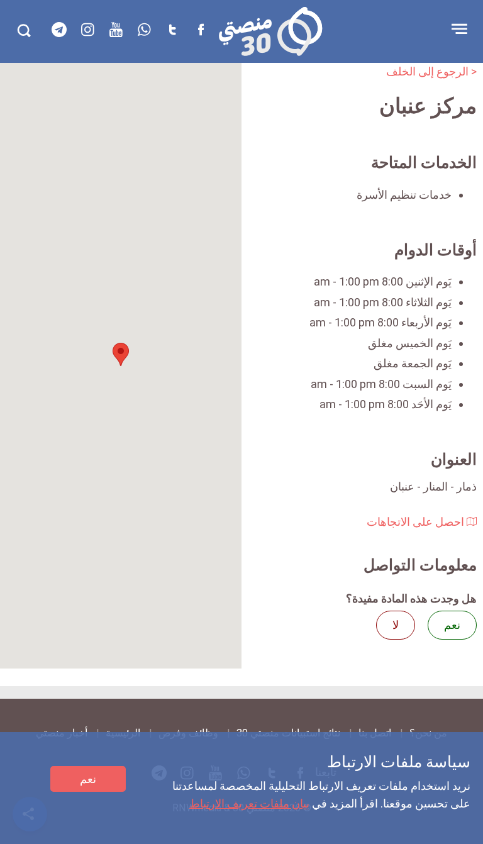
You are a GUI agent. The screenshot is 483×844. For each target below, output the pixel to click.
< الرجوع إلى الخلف (431, 71)
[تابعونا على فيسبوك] (201, 30)
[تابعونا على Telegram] (59, 30)
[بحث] (24, 30)
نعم (88, 779)
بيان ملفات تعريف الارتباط (249, 803)
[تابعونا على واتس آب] (144, 30)
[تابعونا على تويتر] (172, 30)
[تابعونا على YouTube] (116, 30)
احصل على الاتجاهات (417, 521)
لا (395, 624)
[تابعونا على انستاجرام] (87, 30)
